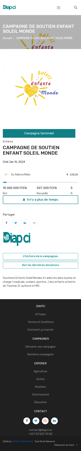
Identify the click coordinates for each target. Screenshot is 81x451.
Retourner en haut (64, 445)
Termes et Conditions (41, 322)
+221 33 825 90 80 (40, 434)
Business (40, 386)
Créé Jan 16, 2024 (14, 162)
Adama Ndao (22, 174)
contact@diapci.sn (40, 430)
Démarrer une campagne (40, 346)
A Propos (40, 314)
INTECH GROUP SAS (22, 441)
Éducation (40, 402)
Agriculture (40, 371)
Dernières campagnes (40, 354)
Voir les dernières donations (40, 265)
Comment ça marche (40, 329)
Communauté (40, 394)
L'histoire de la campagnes (40, 256)
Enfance (8, 141)
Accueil (7, 38)
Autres (40, 379)
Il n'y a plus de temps (42, 199)
